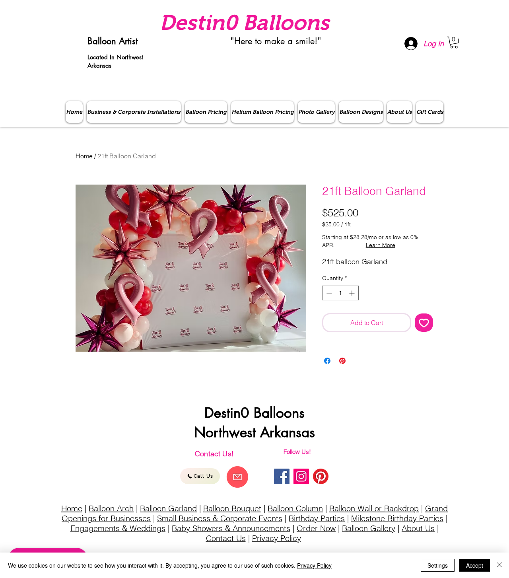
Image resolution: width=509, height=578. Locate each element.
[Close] (499, 565)
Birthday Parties (317, 518)
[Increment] (352, 293)
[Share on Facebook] (327, 361)
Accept (474, 565)
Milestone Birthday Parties (397, 518)
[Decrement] (328, 293)
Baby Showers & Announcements (231, 528)
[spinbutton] (340, 293)
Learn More (380, 245)
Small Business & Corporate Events (219, 518)
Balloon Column (295, 508)
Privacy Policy (276, 538)
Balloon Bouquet (232, 508)
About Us (418, 528)
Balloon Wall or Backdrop (374, 508)
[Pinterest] (320, 476)
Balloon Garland (168, 508)
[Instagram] (301, 476)
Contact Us (226, 538)
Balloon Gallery (368, 528)
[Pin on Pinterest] (342, 361)
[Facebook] (281, 476)
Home (84, 156)
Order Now (316, 528)
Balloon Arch (111, 508)
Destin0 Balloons (244, 22)
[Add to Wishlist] (423, 322)
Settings (437, 565)
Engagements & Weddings (117, 528)
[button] (454, 42)
